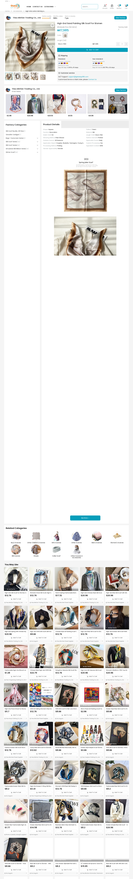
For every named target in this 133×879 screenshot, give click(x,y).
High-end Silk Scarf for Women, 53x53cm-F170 (15, 593)
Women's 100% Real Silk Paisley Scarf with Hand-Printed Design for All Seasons (66, 786)
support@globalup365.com (78, 77)
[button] (52, 46)
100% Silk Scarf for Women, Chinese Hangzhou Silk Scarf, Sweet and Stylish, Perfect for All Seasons (117, 747)
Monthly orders (58, 16)
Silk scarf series (13, 142)
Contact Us (92, 79)
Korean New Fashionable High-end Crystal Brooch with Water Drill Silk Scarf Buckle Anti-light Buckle (16, 825)
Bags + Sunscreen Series (15, 138)
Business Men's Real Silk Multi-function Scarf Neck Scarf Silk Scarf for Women (66, 825)
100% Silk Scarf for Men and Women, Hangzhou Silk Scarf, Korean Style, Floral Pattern (66, 709)
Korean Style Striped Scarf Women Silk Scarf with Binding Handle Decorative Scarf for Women (92, 747)
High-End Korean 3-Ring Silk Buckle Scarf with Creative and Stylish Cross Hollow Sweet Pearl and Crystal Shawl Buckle (41, 786)
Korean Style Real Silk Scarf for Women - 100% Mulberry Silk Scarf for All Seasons (117, 709)
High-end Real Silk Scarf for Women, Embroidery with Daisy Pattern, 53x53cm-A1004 (91, 631)
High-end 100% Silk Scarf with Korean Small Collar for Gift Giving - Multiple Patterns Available (41, 631)
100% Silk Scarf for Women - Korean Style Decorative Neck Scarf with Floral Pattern (16, 863)
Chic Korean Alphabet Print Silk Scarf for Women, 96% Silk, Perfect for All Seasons (66, 863)
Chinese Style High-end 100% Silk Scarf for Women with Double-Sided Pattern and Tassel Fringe (41, 670)
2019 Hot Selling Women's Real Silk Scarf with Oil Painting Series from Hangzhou (41, 709)
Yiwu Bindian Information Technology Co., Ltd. (91, 873)
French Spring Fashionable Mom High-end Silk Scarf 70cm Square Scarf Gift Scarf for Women (66, 593)
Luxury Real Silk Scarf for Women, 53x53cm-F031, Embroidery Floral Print (41, 747)
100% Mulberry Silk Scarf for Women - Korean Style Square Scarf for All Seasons (91, 786)
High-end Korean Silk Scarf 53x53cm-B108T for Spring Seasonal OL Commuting (117, 631)
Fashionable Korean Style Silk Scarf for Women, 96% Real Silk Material (92, 825)
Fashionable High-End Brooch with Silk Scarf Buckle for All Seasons (15, 670)
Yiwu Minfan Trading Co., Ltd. (14, 602)
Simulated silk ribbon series (17, 149)
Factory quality (46, 16)
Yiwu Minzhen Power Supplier (64, 602)
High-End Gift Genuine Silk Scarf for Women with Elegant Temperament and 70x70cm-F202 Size (91, 670)
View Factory (120, 18)
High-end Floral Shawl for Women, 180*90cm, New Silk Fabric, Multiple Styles (16, 709)
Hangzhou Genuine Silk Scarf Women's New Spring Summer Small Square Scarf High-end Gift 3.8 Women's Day (66, 670)
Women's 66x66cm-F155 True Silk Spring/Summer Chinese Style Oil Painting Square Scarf (117, 670)
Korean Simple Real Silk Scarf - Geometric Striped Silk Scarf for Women (117, 825)
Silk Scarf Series (13, 145)
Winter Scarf (12, 152)
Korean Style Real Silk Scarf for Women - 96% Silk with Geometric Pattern (41, 825)
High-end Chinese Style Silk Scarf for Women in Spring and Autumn (92, 593)
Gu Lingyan (34, 641)
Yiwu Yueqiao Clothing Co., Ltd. (91, 757)
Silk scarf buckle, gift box (15, 131)
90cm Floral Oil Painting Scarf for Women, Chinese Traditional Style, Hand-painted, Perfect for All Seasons (92, 709)
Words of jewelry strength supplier (16, 834)
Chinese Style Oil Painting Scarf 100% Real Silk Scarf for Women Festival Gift (66, 631)
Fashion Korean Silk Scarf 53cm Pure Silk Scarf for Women (15, 747)
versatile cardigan (13, 135)
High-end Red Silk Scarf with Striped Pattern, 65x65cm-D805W (117, 593)
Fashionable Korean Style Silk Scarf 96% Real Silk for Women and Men (15, 786)
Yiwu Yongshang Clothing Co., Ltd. (16, 680)
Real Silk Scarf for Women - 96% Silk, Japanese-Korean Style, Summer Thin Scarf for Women (41, 863)
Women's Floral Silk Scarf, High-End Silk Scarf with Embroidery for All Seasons (41, 593)
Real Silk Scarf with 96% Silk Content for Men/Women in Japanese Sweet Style (117, 863)
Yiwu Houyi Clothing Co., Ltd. (14, 718)
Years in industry (70, 16)
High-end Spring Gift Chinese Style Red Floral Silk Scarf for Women (15, 631)
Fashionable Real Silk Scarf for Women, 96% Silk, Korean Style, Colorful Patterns (117, 786)
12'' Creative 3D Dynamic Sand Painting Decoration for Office (92, 863)
